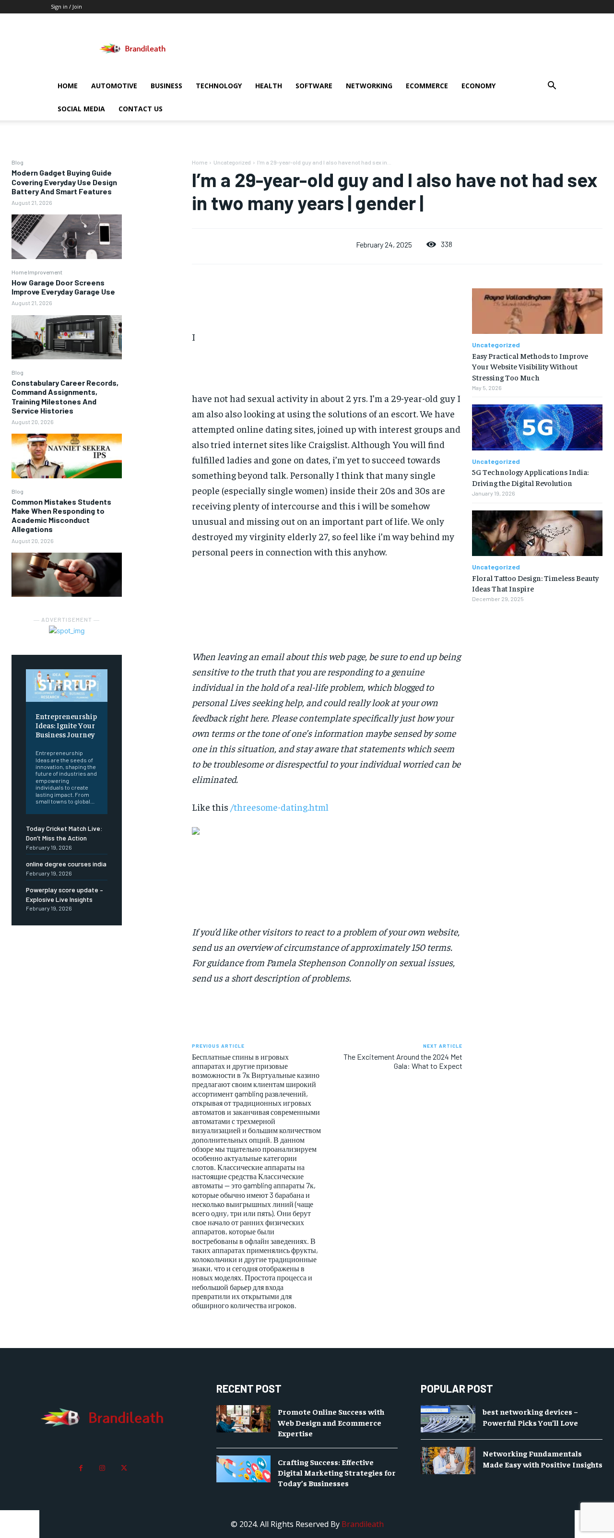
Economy (478, 85)
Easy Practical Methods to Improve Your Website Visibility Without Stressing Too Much (530, 366)
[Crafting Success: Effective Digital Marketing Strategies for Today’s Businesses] (243, 1469)
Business (166, 85)
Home (68, 85)
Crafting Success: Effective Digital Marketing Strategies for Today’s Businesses (337, 1472)
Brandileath (363, 1524)
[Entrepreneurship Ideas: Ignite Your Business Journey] (66, 685)
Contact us (140, 108)
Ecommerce (427, 85)
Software (313, 85)
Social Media (81, 108)
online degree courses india (66, 864)
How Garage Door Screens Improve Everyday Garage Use (63, 287)
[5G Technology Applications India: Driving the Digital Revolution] (537, 427)
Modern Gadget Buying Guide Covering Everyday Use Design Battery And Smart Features (64, 181)
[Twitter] (124, 1468)
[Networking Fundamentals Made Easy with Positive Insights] (448, 1460)
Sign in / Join (66, 6)
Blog (18, 162)
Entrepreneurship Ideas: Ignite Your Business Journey (66, 725)
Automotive (114, 85)
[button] (551, 86)
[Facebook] (80, 1468)
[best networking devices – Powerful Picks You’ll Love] (448, 1418)
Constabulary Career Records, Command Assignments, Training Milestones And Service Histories (65, 396)
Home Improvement (37, 272)
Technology (219, 85)
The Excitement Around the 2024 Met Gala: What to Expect (402, 1061)
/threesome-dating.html (279, 807)
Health (268, 85)
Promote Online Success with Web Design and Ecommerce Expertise (331, 1422)
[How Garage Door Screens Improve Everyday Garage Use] (67, 337)
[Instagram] (102, 1468)
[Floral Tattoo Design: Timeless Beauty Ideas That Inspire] (537, 533)
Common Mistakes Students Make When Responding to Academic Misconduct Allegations (61, 515)
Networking (369, 85)
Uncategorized (232, 162)
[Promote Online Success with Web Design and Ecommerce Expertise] (243, 1418)
